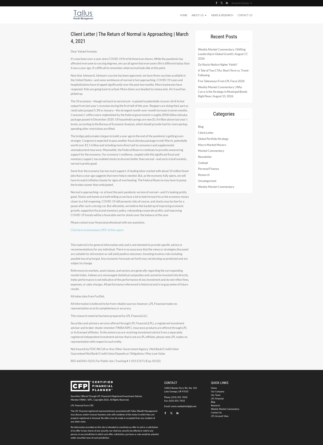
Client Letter (206, 132)
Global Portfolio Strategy (213, 139)
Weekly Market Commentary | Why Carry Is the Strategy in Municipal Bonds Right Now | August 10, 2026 (222, 91)
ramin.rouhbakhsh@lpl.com (183, 406)
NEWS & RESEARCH (222, 15)
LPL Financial (217, 398)
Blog (201, 126)
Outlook (203, 163)
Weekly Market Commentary (216, 187)
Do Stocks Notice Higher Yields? (217, 64)
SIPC (90, 399)
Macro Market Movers (212, 145)
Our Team (216, 395)
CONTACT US (245, 15)
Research (204, 175)
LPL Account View (219, 416)
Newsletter (205, 157)
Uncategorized (207, 181)
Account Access (240, 3)
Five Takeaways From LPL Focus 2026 (221, 81)
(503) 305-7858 (179, 397)
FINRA (82, 399)
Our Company (217, 391)
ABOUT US (198, 15)
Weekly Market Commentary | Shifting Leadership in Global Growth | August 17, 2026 (223, 54)
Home (214, 388)
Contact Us (216, 412)
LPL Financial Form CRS (82, 405)
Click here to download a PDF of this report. (97, 230)
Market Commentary (211, 150)
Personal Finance (208, 168)
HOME (183, 15)
